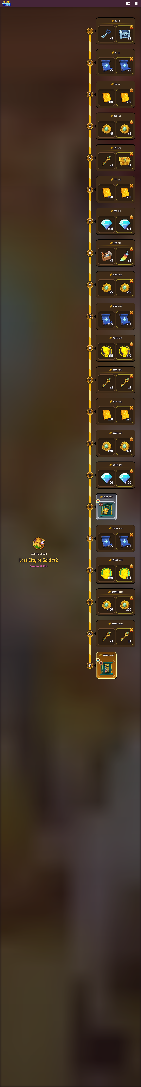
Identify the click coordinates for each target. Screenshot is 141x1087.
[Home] (7, 3)
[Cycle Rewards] (98, 501)
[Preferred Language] (128, 3)
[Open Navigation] (136, 3)
